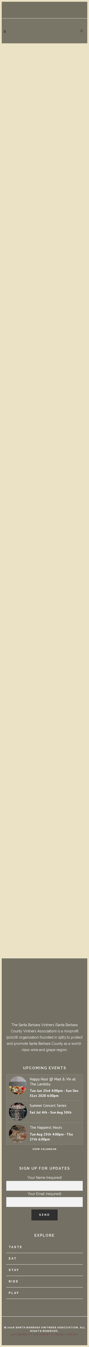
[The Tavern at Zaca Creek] (44, 514)
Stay (14, 1270)
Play (14, 1293)
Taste (15, 1247)
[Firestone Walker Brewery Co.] (44, 72)
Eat (13, 1258)
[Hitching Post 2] (44, 839)
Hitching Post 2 (26, 886)
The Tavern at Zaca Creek (41, 562)
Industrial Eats (26, 414)
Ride (14, 1281)
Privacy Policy (66, 1334)
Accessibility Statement (30, 1334)
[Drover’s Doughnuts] (44, 219)
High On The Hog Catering (42, 738)
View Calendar (44, 1149)
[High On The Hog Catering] (44, 677)
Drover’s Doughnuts (33, 266)
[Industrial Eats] (44, 367)
